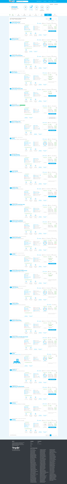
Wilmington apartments (52, 478)
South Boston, (15, 304)
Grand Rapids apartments (33, 482)
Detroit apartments (32, 476)
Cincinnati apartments (33, 466)
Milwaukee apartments (43, 470)
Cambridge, (14, 420)
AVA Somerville (15, 39)
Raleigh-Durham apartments (53, 452)
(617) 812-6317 (52, 118)
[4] (20, 15)
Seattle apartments (52, 462)
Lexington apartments (42, 463)
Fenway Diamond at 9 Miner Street (19, 270)
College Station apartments (33, 469)
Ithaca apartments (42, 457)
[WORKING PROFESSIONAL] (42, 7)
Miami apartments (42, 469)
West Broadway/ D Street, (16, 155)
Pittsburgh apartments (52, 449)
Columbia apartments (33, 470)
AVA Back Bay (15, 187)
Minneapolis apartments (43, 471)
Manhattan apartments (43, 467)
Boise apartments (32, 458)
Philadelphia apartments (43, 481)
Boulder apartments (32, 460)
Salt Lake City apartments (53, 456)
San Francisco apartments (53, 459)
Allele (13, 353)
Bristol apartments (32, 461)
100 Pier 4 (14, 369)
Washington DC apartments (53, 475)
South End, (14, 288)
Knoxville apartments (42, 460)
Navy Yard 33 (15, 171)
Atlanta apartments (32, 452)
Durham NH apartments (33, 477)
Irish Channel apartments (43, 456)
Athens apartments (32, 451)
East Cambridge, (14, 23)
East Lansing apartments (33, 478)
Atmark (14, 419)
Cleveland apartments (33, 468)
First (46, 18)
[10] (41, 15)
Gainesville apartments (33, 480)
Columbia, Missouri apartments (34, 471)
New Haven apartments (43, 476)
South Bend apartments (52, 463)
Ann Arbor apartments (33, 450)
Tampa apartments (52, 468)
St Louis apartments (52, 466)
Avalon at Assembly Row (17, 55)
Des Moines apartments (33, 475)
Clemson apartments (32, 467)
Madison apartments (42, 466)
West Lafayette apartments (53, 476)
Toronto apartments (52, 471)
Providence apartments (52, 451)
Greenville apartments (42, 450)
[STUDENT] (36, 7)
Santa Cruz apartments (52, 461)
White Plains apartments (53, 477)
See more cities (51, 480)
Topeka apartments (52, 470)
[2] (14, 15)
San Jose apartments (52, 460)
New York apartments (42, 478)
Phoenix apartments (42, 482)
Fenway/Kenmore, (15, 271)
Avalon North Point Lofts (17, 88)
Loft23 (13, 254)
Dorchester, (14, 139)
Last (56, 18)
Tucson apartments (52, 472)
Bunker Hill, (14, 172)
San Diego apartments (52, 458)
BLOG (38, 442)
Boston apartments (32, 459)
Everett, (13, 106)
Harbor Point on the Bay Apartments (20, 336)
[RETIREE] (47, 7)
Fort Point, (14, 238)
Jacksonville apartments (43, 458)
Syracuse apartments (52, 467)
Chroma (14, 403)
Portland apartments (52, 450)
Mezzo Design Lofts (16, 121)
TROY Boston (15, 287)
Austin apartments (32, 453)
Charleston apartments (33, 463)
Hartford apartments (42, 452)
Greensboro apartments (43, 449)
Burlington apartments (33, 462)
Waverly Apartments (16, 320)
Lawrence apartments (42, 462)
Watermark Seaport (16, 237)
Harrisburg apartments (42, 451)
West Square (14, 72)
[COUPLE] (25, 7)
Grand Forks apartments (33, 481)
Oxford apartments (42, 480)
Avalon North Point (16, 22)
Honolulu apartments (42, 453)
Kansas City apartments (43, 459)
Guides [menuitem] (45, 1)
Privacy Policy (18, 450)
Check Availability (52, 46)
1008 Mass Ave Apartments (18, 386)
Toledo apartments (52, 469)
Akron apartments (32, 449)
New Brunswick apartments (43, 475)
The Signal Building (16, 154)
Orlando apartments (42, 479)
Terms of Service (14, 450)
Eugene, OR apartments (33, 479)
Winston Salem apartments (53, 479)
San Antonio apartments (53, 457)
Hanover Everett (15, 105)
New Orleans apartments (43, 477)
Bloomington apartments (33, 457)
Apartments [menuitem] (39, 1)
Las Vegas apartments (42, 461)
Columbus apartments (33, 472)
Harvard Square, (15, 387)
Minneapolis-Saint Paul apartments (44, 472)
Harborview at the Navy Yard (18, 204)
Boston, (13, 122)
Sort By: (49, 20)
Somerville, (13, 56)
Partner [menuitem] (54, 1)
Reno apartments (52, 453)
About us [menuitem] (50, 1)
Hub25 (13, 138)
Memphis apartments (42, 468)
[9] (35, 15)
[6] (25, 15)
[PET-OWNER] (31, 7)
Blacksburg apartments (33, 456)
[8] (31, 15)
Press (31, 446)
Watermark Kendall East (17, 221)
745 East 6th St (15, 303)
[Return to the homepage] (12, 1)
